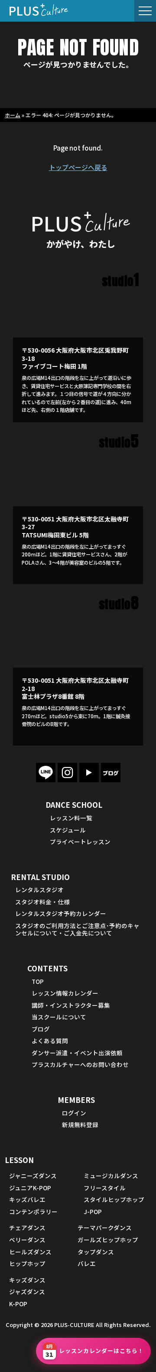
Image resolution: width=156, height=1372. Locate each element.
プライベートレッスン (80, 841)
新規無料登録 (80, 1124)
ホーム (12, 115)
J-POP (93, 1211)
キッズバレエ (27, 1199)
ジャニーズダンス (33, 1175)
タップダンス (96, 1251)
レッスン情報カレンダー (65, 993)
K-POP (18, 1303)
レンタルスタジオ (39, 889)
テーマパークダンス (105, 1227)
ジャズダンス (27, 1291)
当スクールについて (59, 1016)
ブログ (41, 1029)
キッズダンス (27, 1280)
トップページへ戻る (78, 167)
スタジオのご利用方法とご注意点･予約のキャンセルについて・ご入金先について (77, 929)
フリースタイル (105, 1187)
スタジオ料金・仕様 (42, 901)
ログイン (74, 1113)
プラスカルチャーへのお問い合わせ (80, 1064)
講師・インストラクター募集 (71, 1005)
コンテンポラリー (33, 1211)
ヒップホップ (27, 1263)
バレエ (87, 1263)
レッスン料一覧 (71, 817)
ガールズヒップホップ (108, 1239)
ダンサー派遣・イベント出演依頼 (77, 1052)
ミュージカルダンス (111, 1175)
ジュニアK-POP (30, 1187)
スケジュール (68, 830)
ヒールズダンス (30, 1251)
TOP (38, 981)
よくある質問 (50, 1040)
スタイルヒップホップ (114, 1199)
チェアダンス (27, 1227)
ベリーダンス (27, 1239)
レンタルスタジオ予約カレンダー (60, 913)
